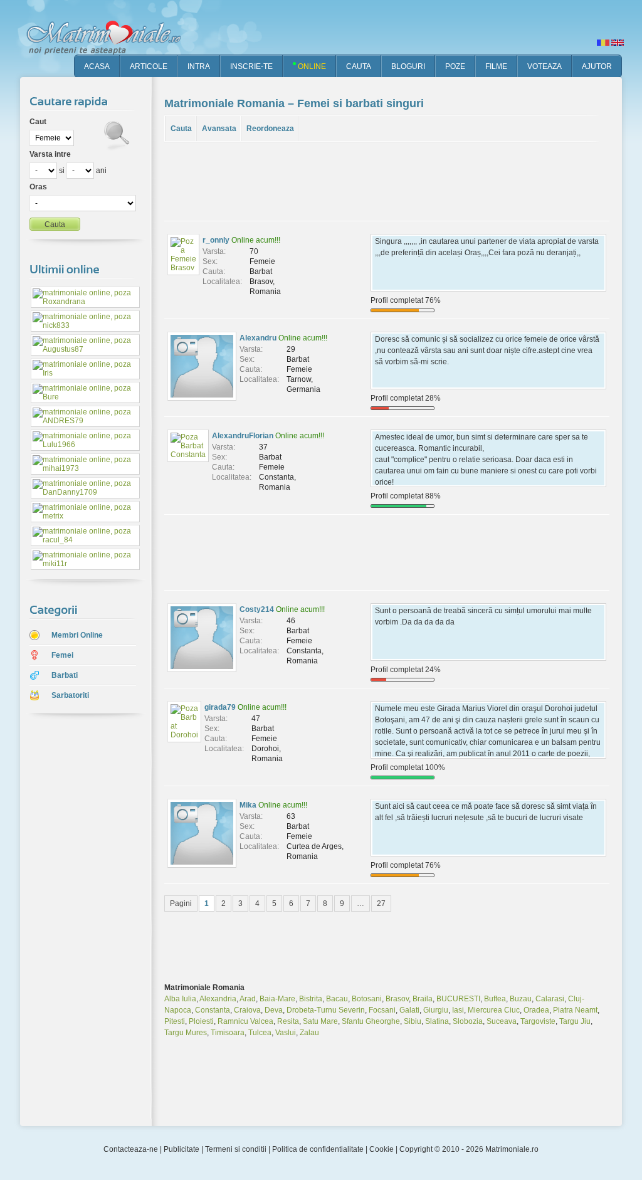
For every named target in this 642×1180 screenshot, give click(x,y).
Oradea (536, 1010)
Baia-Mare (277, 998)
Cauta (181, 128)
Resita (288, 1021)
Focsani (382, 1010)
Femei (62, 655)
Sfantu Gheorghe (371, 1021)
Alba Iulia (180, 998)
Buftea (495, 998)
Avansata (219, 128)
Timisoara (228, 1032)
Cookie (381, 1149)
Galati (409, 1010)
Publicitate (181, 1149)
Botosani (367, 998)
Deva (274, 1010)
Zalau (309, 1032)
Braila (423, 998)
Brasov (397, 998)
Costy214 (256, 609)
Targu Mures (185, 1032)
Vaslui (285, 1032)
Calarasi (549, 998)
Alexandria (217, 998)
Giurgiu (435, 1010)
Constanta (212, 1010)
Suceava (502, 1021)
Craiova (247, 1010)
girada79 (220, 707)
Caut (37, 121)
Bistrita (310, 998)
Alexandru (257, 338)
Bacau (337, 998)
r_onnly (216, 240)
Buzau (521, 998)
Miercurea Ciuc (494, 1010)
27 (381, 903)
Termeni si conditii (235, 1149)
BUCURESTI (458, 998)
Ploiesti (201, 1021)
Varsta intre (50, 154)
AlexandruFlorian (242, 435)
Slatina (437, 1021)
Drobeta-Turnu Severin (326, 1010)
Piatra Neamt (575, 1010)
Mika (247, 805)
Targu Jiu (575, 1021)
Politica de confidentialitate (318, 1149)
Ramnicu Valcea (245, 1021)
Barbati (64, 675)
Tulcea (259, 1032)
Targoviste (537, 1021)
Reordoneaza (270, 128)
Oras (38, 186)
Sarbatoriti (70, 695)
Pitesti (174, 1021)
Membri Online (77, 635)
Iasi (458, 1010)
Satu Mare (320, 1021)
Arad (247, 998)
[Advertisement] (76, 921)
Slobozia (468, 1021)
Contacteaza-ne (130, 1149)
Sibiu (412, 1021)
